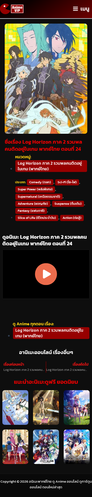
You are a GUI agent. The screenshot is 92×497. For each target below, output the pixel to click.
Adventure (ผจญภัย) (33, 203)
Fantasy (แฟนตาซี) (31, 210)
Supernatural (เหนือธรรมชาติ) (39, 196)
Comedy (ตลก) (40, 182)
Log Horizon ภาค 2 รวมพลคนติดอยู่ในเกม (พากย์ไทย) (50, 166)
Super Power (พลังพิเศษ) (35, 189)
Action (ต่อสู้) (72, 217)
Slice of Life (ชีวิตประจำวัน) (37, 217)
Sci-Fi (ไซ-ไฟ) (67, 182)
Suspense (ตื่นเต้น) (68, 203)
